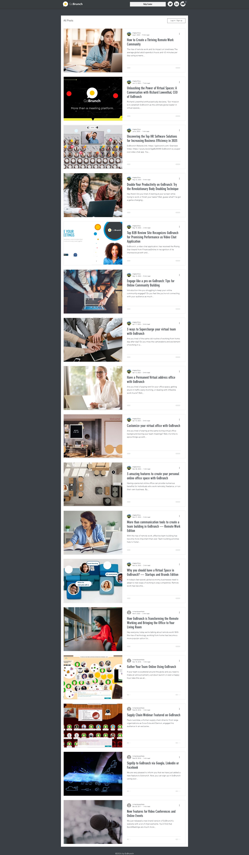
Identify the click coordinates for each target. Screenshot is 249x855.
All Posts (68, 20)
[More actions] (180, 33)
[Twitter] (170, 3)
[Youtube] (182, 3)
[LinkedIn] (176, 3)
